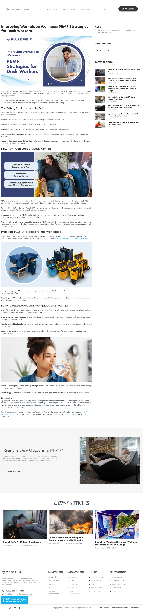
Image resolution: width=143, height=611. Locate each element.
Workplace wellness (104, 32)
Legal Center (103, 607)
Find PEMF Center (98, 577)
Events (74, 9)
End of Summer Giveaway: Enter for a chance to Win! (14, 600)
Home (26, 9)
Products (37, 9)
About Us (51, 9)
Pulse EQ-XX (74, 580)
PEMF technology (128, 30)
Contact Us (101, 9)
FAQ (92, 584)
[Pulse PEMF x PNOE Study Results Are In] (25, 524)
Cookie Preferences (119, 607)
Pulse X (52, 588)
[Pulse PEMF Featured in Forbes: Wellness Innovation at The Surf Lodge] (117, 524)
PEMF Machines (113, 30)
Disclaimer (134, 607)
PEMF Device (101, 30)
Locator (64, 9)
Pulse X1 (52, 584)
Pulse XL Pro (54, 580)
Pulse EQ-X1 (74, 584)
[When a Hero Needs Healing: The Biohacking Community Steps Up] (71, 522)
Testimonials (116, 588)
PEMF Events (96, 580)
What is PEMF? (117, 577)
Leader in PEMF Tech (120, 580)
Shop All (52, 577)
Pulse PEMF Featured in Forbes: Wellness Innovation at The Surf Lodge (121, 89)
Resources (85, 9)
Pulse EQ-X (74, 588)
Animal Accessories (75, 592)
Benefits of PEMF (118, 584)
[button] (97, 50)
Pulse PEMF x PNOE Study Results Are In (23, 542)
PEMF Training (117, 591)
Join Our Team (96, 588)
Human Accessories (54, 592)
